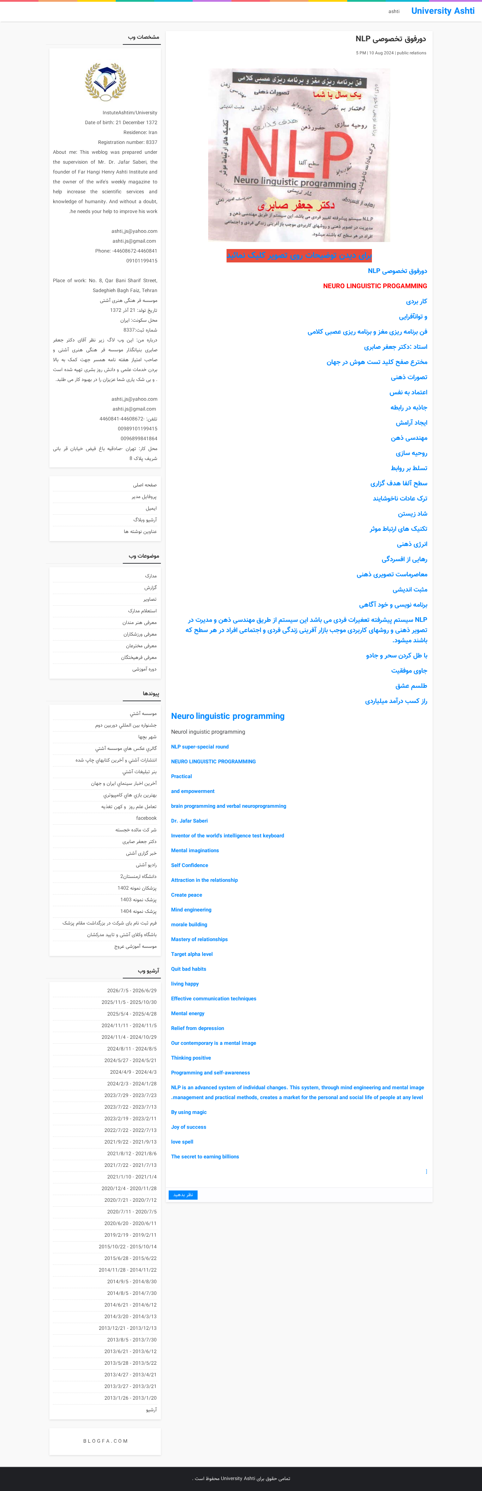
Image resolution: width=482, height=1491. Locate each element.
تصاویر (150, 600)
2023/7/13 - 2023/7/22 (130, 1107)
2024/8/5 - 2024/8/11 (132, 1049)
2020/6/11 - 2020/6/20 (130, 1224)
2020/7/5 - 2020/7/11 (132, 1212)
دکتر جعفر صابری (139, 842)
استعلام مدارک (142, 611)
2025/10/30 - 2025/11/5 (129, 1003)
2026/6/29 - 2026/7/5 (132, 991)
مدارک (151, 576)
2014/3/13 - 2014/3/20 (130, 1317)
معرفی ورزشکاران (140, 634)
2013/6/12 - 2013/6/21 (130, 1352)
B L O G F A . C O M (105, 1441)
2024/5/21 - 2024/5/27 (130, 1061)
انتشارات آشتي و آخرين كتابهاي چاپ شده (116, 760)
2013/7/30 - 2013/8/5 (132, 1340)
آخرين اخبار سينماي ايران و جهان (124, 784)
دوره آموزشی (144, 669)
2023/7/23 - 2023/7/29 (130, 1096)
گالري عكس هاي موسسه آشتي (126, 749)
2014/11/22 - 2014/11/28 (128, 1270)
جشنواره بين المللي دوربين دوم (126, 725)
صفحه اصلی (145, 485)
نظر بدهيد (183, 1195)
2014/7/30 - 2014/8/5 (132, 1294)
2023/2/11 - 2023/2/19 (130, 1119)
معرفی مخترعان (141, 646)
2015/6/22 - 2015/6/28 (130, 1259)
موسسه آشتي (143, 714)
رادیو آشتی (146, 865)
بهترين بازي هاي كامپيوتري (130, 795)
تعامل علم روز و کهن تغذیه (129, 807)
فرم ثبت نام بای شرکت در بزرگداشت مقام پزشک (109, 923)
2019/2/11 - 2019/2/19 (130, 1236)
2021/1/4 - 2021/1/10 (132, 1177)
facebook (146, 819)
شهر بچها (147, 737)
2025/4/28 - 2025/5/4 (132, 1014)
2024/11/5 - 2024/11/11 (129, 1026)
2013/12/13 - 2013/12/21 (128, 1329)
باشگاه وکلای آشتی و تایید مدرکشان (122, 935)
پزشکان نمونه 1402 (137, 888)
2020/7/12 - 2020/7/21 (130, 1201)
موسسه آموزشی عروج (135, 947)
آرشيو (151, 1410)
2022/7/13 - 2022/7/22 (130, 1131)
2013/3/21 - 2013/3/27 (130, 1387)
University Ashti (238, 1479)
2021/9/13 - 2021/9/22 (130, 1142)
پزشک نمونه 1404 (138, 912)
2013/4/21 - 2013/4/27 (130, 1375)
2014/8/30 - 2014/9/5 (132, 1282)
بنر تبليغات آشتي (139, 772)
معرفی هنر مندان (139, 623)
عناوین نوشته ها (140, 532)
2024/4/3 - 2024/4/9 (133, 1073)
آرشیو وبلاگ (145, 520)
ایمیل (151, 509)
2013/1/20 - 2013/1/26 (130, 1398)
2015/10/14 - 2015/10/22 (128, 1247)
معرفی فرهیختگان (139, 658)
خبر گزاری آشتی (141, 853)
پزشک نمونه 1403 (138, 900)
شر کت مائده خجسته (136, 830)
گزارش (150, 588)
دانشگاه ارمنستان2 (138, 877)
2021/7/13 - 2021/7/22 (130, 1166)
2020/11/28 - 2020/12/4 (129, 1189)
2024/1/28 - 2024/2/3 (132, 1084)
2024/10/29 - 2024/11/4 (129, 1038)
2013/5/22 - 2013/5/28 (130, 1364)
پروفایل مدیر (144, 497)
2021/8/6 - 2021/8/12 (132, 1154)
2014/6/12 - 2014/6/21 (130, 1305)
